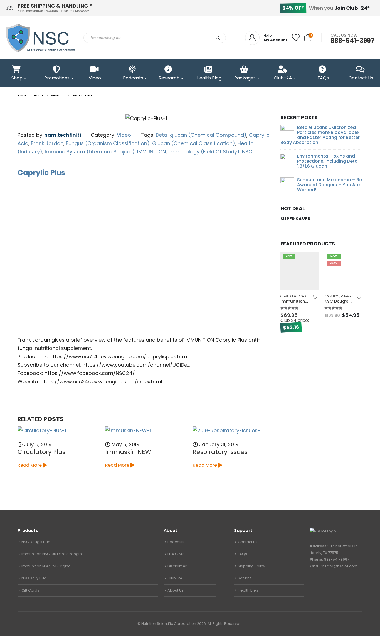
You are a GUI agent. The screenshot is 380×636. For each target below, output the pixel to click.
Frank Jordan (47, 143)
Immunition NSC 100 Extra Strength (51, 553)
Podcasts (175, 542)
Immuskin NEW (128, 452)
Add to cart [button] (310, 261)
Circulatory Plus (41, 452)
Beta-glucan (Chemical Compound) (201, 134)
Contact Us (248, 542)
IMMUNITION (151, 151)
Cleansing (288, 296)
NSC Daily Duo (33, 578)
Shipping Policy (251, 566)
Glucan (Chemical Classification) (193, 143)
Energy (345, 296)
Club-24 (174, 578)
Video (124, 134)
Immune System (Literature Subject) (90, 151)
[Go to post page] (59, 430)
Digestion (305, 296)
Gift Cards (30, 590)
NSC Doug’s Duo (35, 542)
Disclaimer (177, 566)
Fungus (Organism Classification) (108, 143)
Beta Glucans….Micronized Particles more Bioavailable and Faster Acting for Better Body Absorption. (320, 135)
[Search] (218, 38)
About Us (175, 590)
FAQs (242, 553)
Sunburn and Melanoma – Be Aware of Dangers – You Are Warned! (329, 185)
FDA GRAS (176, 553)
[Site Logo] (40, 38)
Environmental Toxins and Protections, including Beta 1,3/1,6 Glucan (327, 161)
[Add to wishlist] (315, 297)
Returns (244, 578)
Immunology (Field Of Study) (204, 151)
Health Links (248, 590)
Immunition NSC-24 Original (46, 566)
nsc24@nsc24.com (339, 566)
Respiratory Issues (220, 452)
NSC (247, 151)
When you (326, 7)
